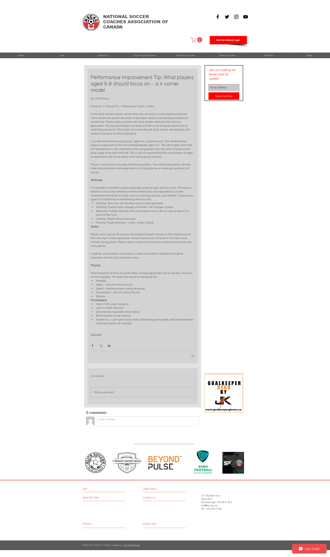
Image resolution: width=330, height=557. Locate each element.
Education (96, 334)
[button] (197, 39)
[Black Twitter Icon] (227, 17)
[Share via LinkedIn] (109, 345)
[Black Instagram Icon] (236, 17)
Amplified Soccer (131, 545)
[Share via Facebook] (92, 345)
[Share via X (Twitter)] (100, 345)
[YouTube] (245, 17)
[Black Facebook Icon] (218, 17)
